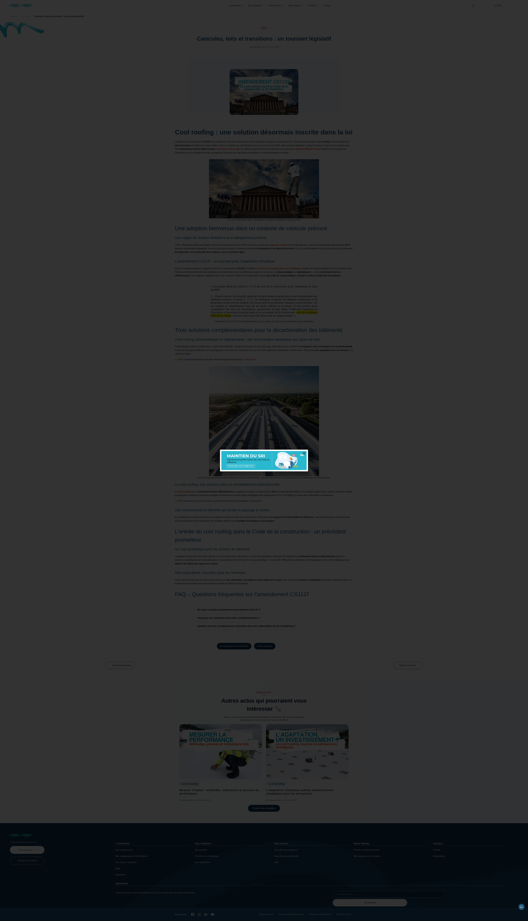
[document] (264, 460)
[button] (304, 453)
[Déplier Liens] (521, 907)
